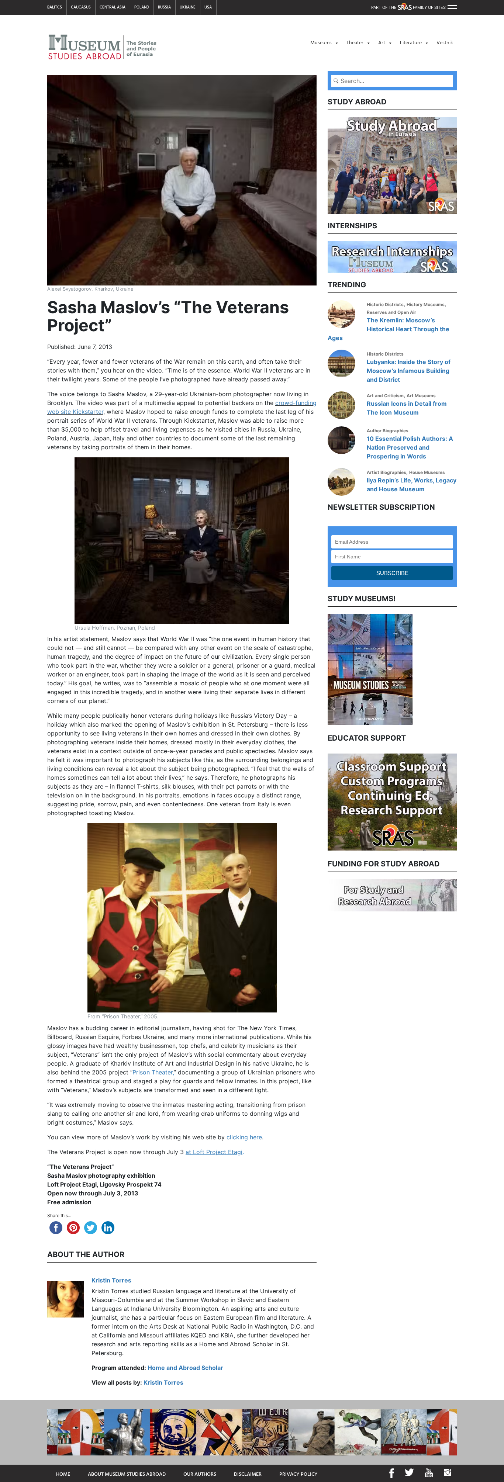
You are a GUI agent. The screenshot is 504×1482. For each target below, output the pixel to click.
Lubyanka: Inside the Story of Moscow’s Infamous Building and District (409, 370)
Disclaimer (248, 1474)
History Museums (426, 304)
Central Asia (112, 7)
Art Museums (421, 395)
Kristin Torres (111, 1280)
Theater (354, 43)
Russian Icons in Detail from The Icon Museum (407, 408)
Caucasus (81, 7)
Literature (411, 43)
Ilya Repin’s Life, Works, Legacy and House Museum (411, 485)
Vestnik (444, 43)
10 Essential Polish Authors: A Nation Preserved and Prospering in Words (410, 447)
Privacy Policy (298, 1474)
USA (208, 7)
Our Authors (199, 1474)
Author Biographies (387, 430)
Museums (321, 43)
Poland (141, 7)
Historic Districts (385, 304)
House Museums (427, 472)
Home (63, 1474)
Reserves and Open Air (391, 312)
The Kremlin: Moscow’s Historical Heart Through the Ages (388, 329)
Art (381, 43)
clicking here (244, 1137)
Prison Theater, (153, 1072)
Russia (164, 7)
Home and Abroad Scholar (185, 1367)
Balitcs (54, 7)
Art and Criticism (385, 395)
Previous (322, 668)
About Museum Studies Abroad (127, 1474)
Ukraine (188, 7)
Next (462, 668)
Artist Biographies (386, 472)
